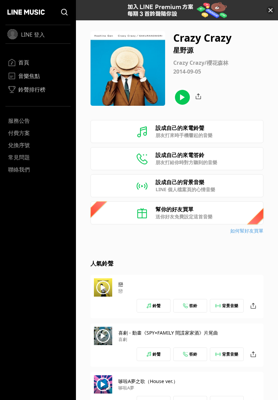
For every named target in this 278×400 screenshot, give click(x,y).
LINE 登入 (33, 34)
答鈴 (193, 305)
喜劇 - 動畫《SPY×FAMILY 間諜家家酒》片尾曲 (168, 332)
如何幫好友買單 (246, 230)
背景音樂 (230, 305)
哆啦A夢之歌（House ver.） (148, 381)
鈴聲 (157, 305)
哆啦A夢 (126, 388)
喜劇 (122, 339)
